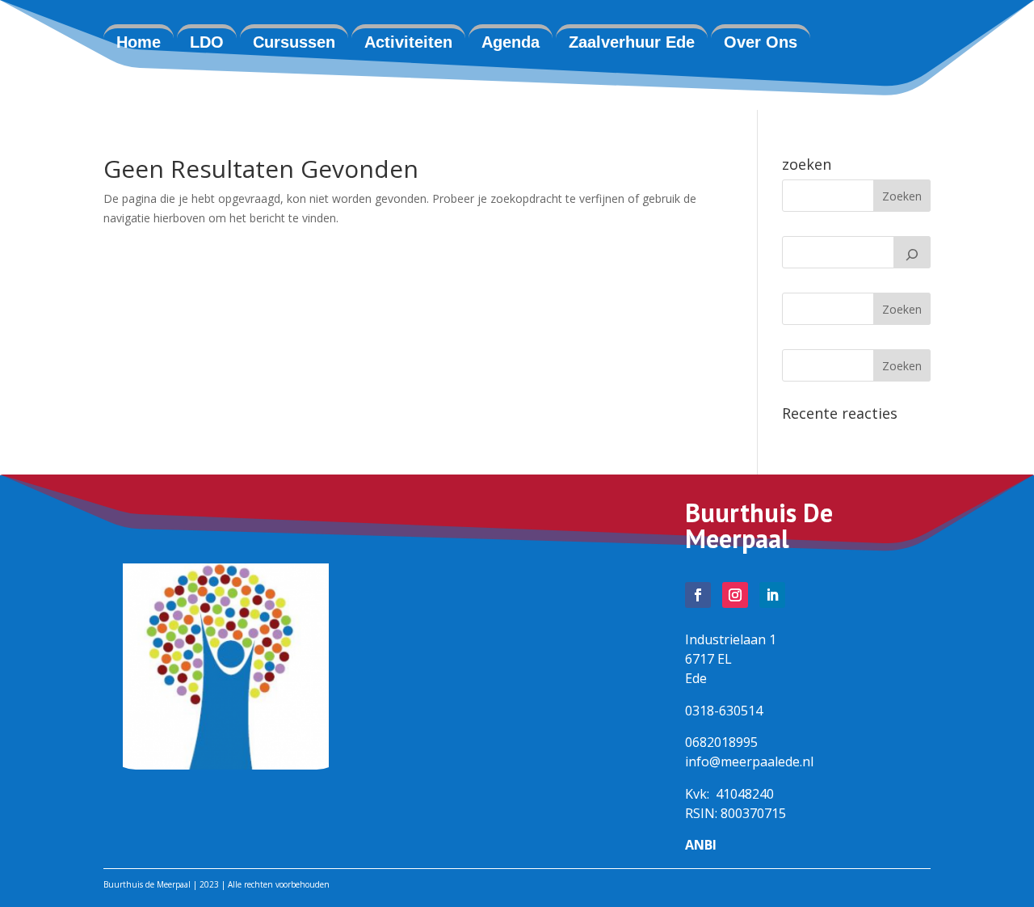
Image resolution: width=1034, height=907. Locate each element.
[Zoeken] (912, 252)
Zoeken (902, 309)
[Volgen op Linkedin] (772, 595)
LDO (207, 42)
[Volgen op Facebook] (698, 595)
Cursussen (294, 42)
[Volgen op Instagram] (735, 595)
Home (138, 42)
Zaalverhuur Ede (632, 42)
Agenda (510, 42)
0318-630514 (724, 710)
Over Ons (760, 42)
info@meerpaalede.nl (749, 761)
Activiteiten (408, 42)
